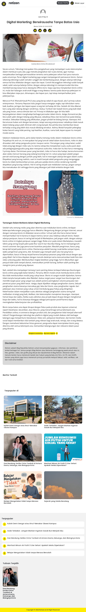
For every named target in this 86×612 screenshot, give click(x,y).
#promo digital (49, 333)
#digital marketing (36, 333)
